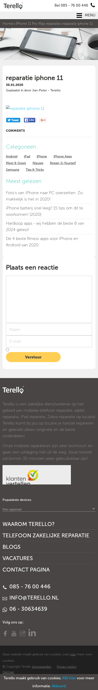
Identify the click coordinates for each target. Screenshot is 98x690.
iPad (27, 156)
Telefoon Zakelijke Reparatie (46, 535)
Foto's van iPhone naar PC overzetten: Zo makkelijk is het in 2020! (44, 196)
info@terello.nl (33, 597)
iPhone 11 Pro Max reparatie (38, 23)
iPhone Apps (63, 156)
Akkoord (59, 686)
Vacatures (18, 558)
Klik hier (69, 678)
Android (11, 156)
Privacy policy (67, 667)
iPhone (42, 156)
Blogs (12, 546)
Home (8, 23)
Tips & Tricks (35, 170)
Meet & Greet (16, 163)
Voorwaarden (41, 667)
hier (73, 654)
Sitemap (8, 672)
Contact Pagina (26, 569)
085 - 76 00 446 (29, 586)
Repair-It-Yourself (63, 163)
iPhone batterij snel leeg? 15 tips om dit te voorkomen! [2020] (44, 211)
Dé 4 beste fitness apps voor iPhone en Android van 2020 (42, 241)
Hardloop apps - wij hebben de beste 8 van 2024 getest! (45, 226)
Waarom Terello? (29, 524)
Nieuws (38, 163)
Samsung (12, 170)
